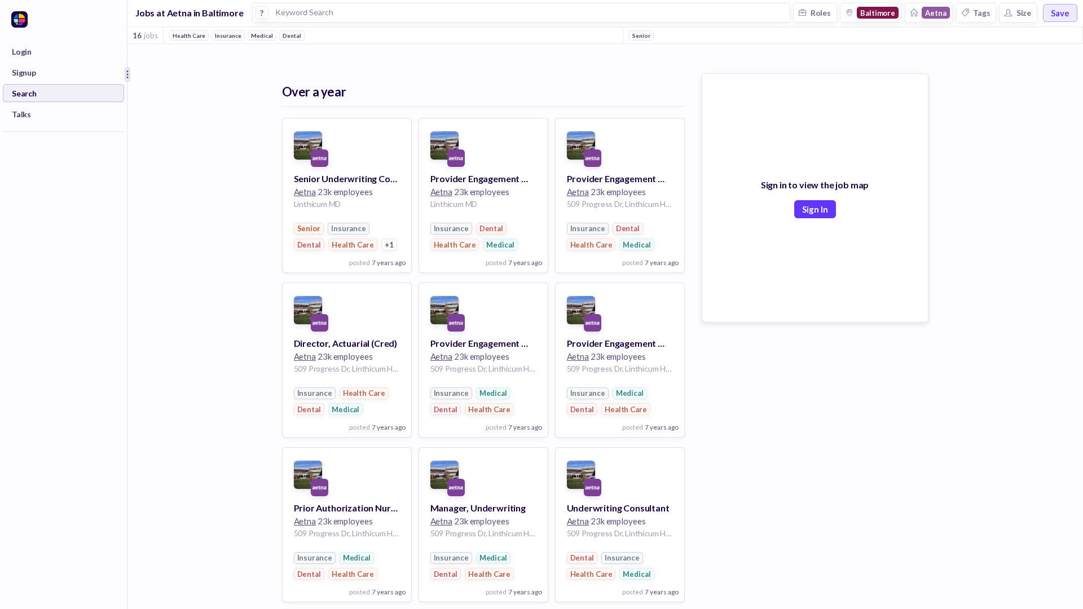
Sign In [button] (815, 209)
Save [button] (1060, 13)
